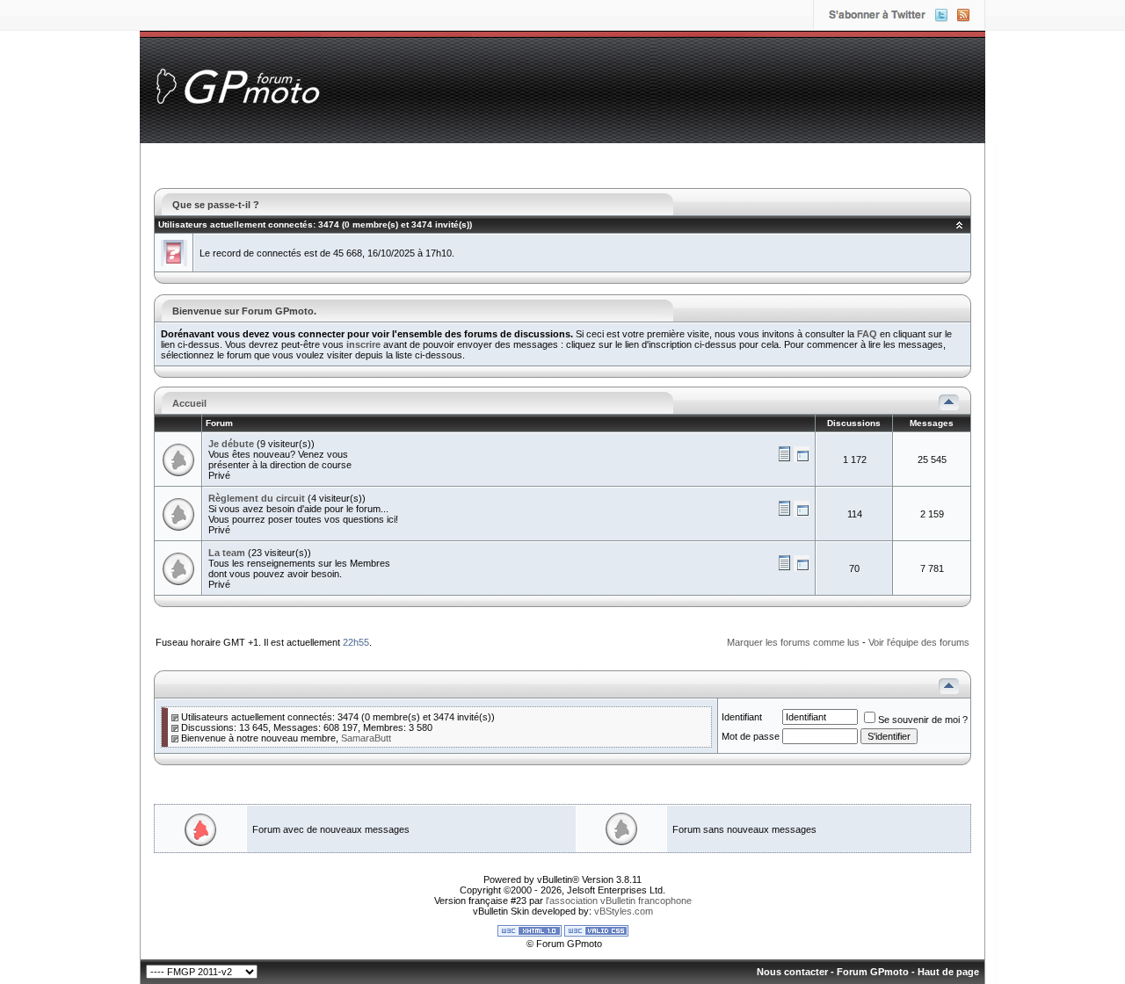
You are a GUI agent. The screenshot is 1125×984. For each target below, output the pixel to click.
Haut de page (948, 971)
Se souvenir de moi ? (923, 719)
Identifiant (742, 717)
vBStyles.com (623, 911)
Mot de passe (751, 736)
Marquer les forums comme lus (793, 642)
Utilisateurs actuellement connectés (235, 224)
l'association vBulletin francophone (619, 900)
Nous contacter (792, 971)
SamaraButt (366, 738)
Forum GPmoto (873, 971)
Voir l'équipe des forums (918, 642)
